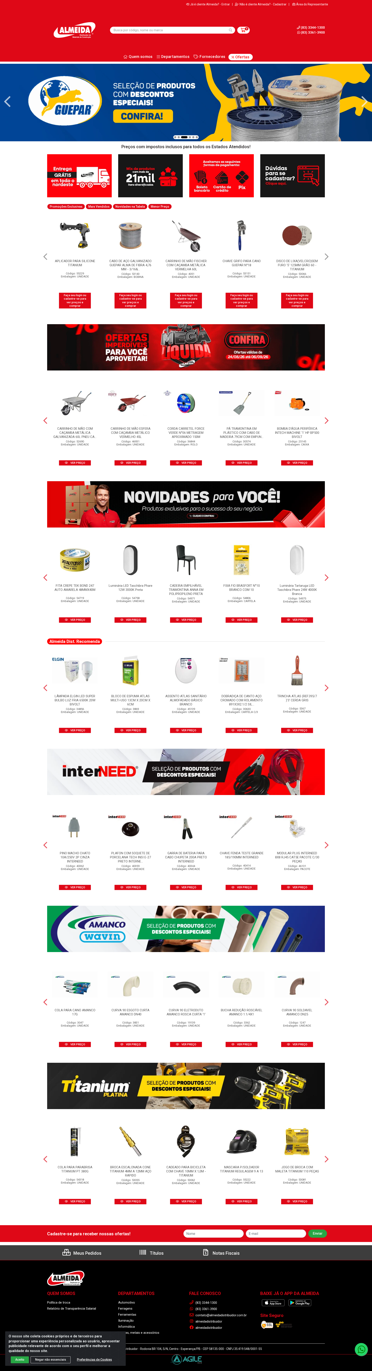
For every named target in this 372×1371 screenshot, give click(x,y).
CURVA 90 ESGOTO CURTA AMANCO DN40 (130, 1012)
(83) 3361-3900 (313, 32)
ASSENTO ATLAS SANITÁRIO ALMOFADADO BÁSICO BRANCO (186, 700)
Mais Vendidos (99, 206)
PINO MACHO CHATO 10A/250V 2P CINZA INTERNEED (75, 857)
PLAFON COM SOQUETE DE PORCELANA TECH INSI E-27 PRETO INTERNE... (130, 857)
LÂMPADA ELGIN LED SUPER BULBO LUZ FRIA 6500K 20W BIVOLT (75, 700)
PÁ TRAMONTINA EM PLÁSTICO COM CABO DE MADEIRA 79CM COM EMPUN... (241, 433)
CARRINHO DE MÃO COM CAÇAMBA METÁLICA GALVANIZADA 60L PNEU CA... (74, 433)
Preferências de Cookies (94, 1359)
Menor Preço (160, 206)
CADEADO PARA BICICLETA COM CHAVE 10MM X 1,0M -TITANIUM (186, 1171)
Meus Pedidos (86, 1253)
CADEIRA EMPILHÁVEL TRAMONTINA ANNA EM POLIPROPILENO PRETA (186, 590)
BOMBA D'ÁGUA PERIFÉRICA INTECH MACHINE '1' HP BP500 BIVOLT (297, 433)
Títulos (156, 1253)
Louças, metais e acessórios (138, 1333)
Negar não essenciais (50, 1359)
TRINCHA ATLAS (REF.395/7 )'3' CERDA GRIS (297, 698)
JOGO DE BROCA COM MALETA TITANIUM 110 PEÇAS (297, 1169)
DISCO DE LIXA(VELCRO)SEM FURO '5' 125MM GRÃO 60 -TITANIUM (241, 265)
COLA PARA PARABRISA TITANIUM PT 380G (75, 1169)
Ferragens (125, 1308)
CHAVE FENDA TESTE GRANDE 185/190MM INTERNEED (242, 855)
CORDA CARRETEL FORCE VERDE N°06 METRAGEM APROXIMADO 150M (186, 433)
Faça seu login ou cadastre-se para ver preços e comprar (75, 300)
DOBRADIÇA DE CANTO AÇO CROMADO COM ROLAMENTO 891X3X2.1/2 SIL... (241, 700)
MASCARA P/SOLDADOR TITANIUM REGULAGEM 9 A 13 (241, 1169)
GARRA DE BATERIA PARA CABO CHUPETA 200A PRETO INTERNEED (186, 857)
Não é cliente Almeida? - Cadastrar (263, 4)
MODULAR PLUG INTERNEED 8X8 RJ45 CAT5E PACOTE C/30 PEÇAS (297, 857)
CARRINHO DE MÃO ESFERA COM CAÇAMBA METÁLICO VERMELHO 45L (130, 433)
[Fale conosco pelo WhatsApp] (361, 1349)
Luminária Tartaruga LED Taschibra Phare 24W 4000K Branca (297, 590)
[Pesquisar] (230, 30)
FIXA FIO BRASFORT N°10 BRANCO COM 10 (241, 588)
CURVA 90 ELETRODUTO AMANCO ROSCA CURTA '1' (186, 1012)
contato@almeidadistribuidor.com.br (221, 1315)
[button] (175, 137)
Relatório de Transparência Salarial (71, 1308)
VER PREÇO (77, 462)
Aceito (19, 1359)
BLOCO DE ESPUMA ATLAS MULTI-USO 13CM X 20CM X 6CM (130, 700)
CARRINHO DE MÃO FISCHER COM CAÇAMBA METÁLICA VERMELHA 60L (130, 265)
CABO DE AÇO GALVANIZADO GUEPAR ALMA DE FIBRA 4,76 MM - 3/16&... (75, 265)
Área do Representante (312, 4)
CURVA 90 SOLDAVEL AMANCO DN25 (297, 1012)
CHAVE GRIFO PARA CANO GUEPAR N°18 (186, 263)
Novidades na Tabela (130, 206)
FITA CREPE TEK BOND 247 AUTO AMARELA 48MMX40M (74, 588)
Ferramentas (127, 1315)
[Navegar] (7, 101)
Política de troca (58, 1302)
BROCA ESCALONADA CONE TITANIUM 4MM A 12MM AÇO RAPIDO (130, 1171)
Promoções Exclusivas (66, 206)
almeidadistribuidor (208, 1321)
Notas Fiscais (226, 1253)
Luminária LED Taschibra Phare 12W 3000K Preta (130, 588)
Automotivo (126, 1302)
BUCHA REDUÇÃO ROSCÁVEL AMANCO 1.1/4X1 (241, 1012)
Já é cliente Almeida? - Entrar (210, 4)
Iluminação (126, 1321)
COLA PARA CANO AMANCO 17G (75, 1012)
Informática (126, 1327)
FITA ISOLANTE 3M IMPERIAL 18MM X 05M (297, 263)
